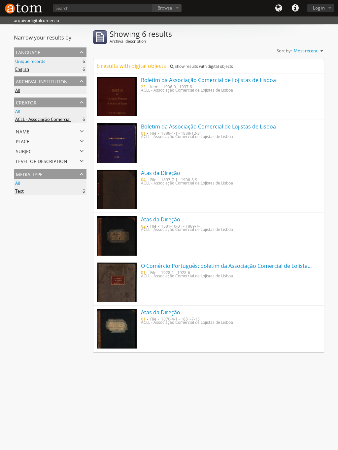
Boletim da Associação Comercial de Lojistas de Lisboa (208, 80)
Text (19, 191)
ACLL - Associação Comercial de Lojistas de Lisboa (63, 119)
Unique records (30, 61)
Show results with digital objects (203, 66)
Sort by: (284, 51)
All (17, 90)
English (22, 69)
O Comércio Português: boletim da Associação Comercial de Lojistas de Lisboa (238, 265)
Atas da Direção (160, 173)
